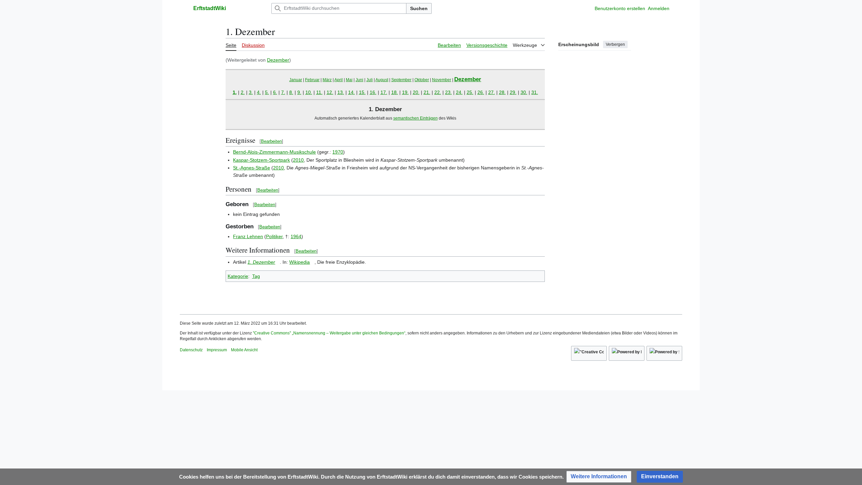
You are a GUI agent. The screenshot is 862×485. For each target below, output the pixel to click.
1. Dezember (261, 262)
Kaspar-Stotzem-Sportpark (261, 160)
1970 (337, 152)
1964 (296, 236)
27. (491, 92)
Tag (256, 276)
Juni (359, 79)
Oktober (422, 79)
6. (275, 92)
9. (299, 92)
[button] (183, 8)
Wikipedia (299, 262)
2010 (298, 160)
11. (319, 92)
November (441, 79)
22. (437, 92)
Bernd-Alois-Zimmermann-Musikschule (274, 152)
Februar (312, 79)
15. (362, 92)
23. (448, 92)
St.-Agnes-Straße (251, 167)
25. (470, 92)
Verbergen (615, 44)
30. (524, 92)
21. (427, 92)
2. (243, 92)
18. (394, 92)
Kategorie (238, 276)
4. (259, 92)
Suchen (419, 8)
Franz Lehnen (248, 236)
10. (308, 92)
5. (267, 92)
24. (459, 92)
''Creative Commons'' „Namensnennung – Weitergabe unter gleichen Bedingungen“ (329, 333)
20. (416, 92)
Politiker (274, 236)
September (401, 79)
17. (383, 92)
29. (513, 92)
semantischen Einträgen (415, 118)
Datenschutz (191, 350)
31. (534, 92)
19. (405, 92)
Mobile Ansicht (244, 350)
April (338, 79)
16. (373, 92)
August (381, 79)
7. (283, 92)
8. (291, 92)
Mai (349, 79)
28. (502, 92)
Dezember (278, 60)
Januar (295, 79)
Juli (369, 79)
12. (330, 92)
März (327, 79)
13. (340, 92)
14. (351, 92)
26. (480, 92)
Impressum (217, 350)
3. (251, 92)
